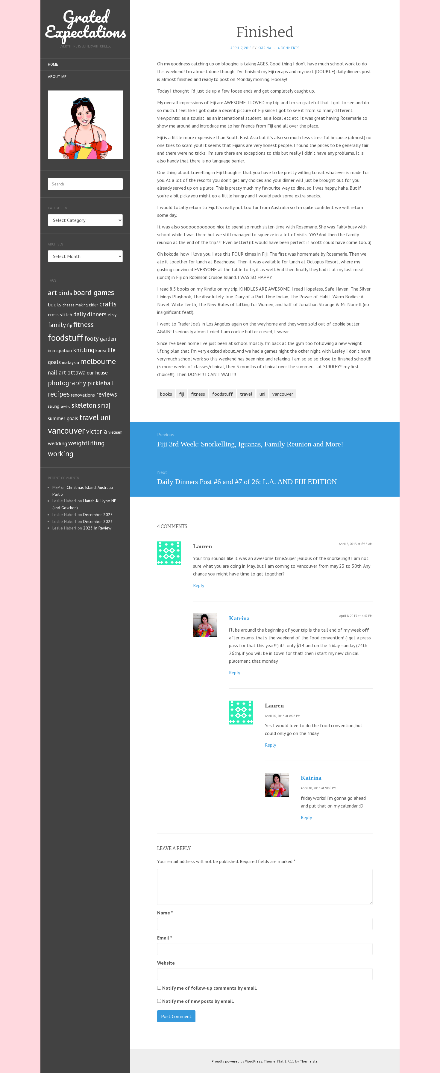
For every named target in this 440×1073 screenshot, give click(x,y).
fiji (69, 325)
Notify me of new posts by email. (198, 1001)
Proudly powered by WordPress (237, 1061)
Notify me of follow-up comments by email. (209, 988)
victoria (96, 431)
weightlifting (86, 443)
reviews (106, 394)
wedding (57, 443)
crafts (107, 304)
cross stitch (60, 314)
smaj (104, 405)
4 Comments (288, 48)
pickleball (100, 383)
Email (164, 938)
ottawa (76, 372)
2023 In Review (97, 528)
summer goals (63, 418)
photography (67, 382)
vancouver (66, 430)
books (54, 304)
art (52, 292)
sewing (65, 406)
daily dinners (90, 314)
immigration (60, 350)
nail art (57, 372)
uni (105, 417)
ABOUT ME (57, 77)
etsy (112, 314)
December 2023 (98, 514)
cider (93, 305)
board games (93, 292)
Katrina (239, 618)
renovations (83, 395)
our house (97, 372)
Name (165, 913)
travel (89, 417)
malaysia (70, 362)
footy (91, 338)
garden (108, 338)
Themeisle (309, 1061)
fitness (83, 324)
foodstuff (65, 337)
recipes (59, 394)
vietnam (115, 432)
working (60, 453)
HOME (53, 64)
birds (65, 292)
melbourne (98, 361)
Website (166, 963)
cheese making (75, 305)
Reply (198, 585)
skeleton (84, 405)
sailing (53, 406)
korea (100, 350)
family (57, 324)
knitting (83, 350)
